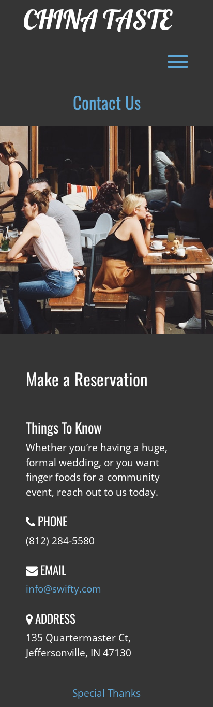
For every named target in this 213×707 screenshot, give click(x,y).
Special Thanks (106, 693)
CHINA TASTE (97, 19)
